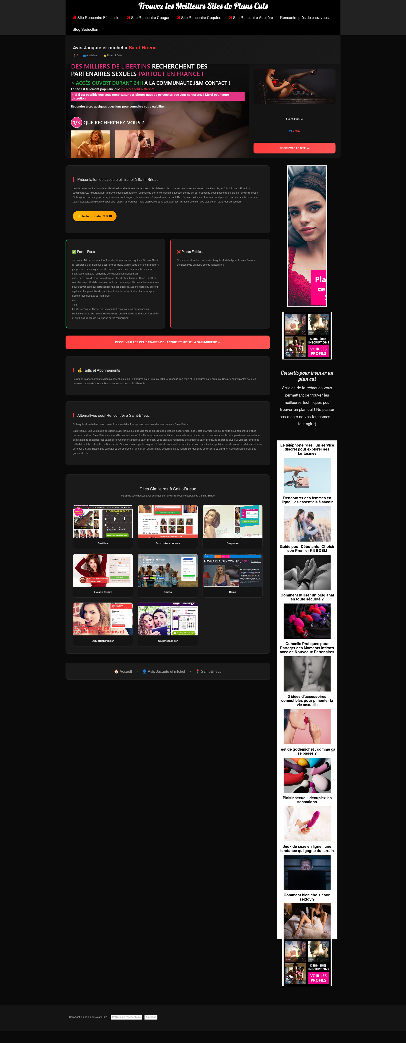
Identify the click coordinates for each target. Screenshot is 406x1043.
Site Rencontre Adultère (252, 17)
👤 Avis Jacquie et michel (163, 671)
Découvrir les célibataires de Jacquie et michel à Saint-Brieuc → (168, 342)
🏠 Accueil (123, 671)
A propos (151, 1017)
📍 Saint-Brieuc (208, 671)
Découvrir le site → (294, 148)
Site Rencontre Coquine (200, 17)
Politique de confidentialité (126, 1017)
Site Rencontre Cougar (149, 17)
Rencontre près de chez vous (304, 17)
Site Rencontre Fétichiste (97, 17)
